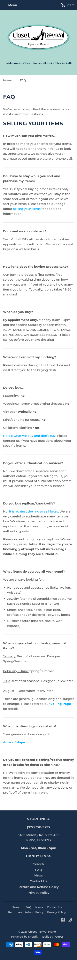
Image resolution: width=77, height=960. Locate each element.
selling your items (27, 209)
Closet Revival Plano (42, 931)
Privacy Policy (38, 893)
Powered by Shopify (24, 936)
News (38, 875)
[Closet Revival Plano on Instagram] (70, 920)
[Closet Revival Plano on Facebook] (63, 920)
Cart (70, 5)
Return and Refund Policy (39, 887)
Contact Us (38, 881)
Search (38, 864)
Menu (12, 5)
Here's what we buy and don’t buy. (30, 436)
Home (7, 80)
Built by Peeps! (52, 936)
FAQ (38, 870)
